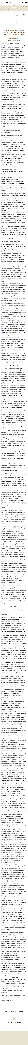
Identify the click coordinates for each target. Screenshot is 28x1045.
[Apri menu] (26, 3)
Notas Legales (14, 1036)
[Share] (27, 15)
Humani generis (11, 332)
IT (14, 22)
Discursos (4, 9)
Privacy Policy (14, 1041)
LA (16, 22)
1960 (8, 9)
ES (11, 22)
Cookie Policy (14, 1039)
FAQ (14, 1034)
